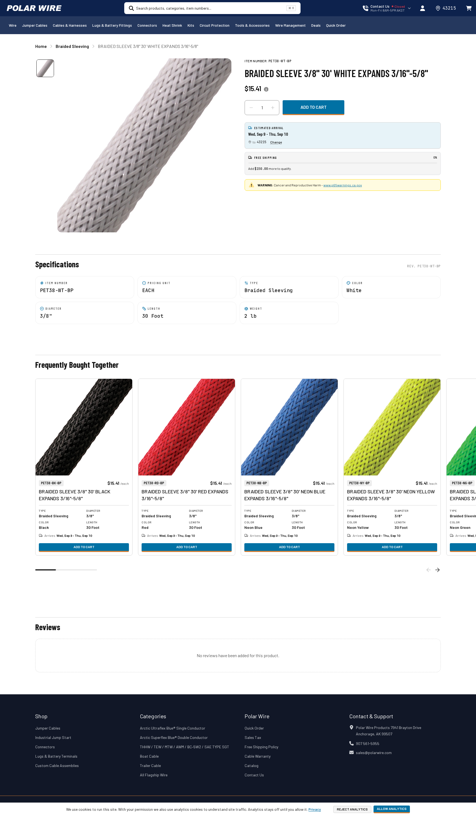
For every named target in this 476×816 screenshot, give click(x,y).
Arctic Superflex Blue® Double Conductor (174, 737)
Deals (316, 25)
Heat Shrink (172, 25)
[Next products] (437, 570)
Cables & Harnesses (70, 25)
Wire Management (290, 25)
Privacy (315, 809)
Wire (13, 25)
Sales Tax (253, 737)
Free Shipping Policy (261, 746)
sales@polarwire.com (374, 752)
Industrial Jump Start (53, 737)
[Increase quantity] (272, 107)
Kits (191, 25)
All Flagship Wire (153, 775)
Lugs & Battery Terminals (56, 756)
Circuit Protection (214, 25)
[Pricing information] (266, 89)
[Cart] (468, 8)
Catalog (251, 765)
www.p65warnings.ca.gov (342, 185)
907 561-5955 (367, 743)
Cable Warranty (258, 756)
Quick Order (336, 25)
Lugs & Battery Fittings (112, 25)
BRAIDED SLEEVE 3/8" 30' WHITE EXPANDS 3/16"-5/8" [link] (148, 46)
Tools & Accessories (252, 25)
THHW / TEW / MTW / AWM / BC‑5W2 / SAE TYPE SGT (184, 746)
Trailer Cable (150, 765)
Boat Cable (149, 756)
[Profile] (422, 8)
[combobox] (210, 8)
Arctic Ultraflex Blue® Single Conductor (172, 728)
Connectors (147, 25)
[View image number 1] (45, 68)
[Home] (34, 8)
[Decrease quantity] (251, 107)
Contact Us (254, 775)
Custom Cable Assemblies (57, 765)
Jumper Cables (34, 25)
